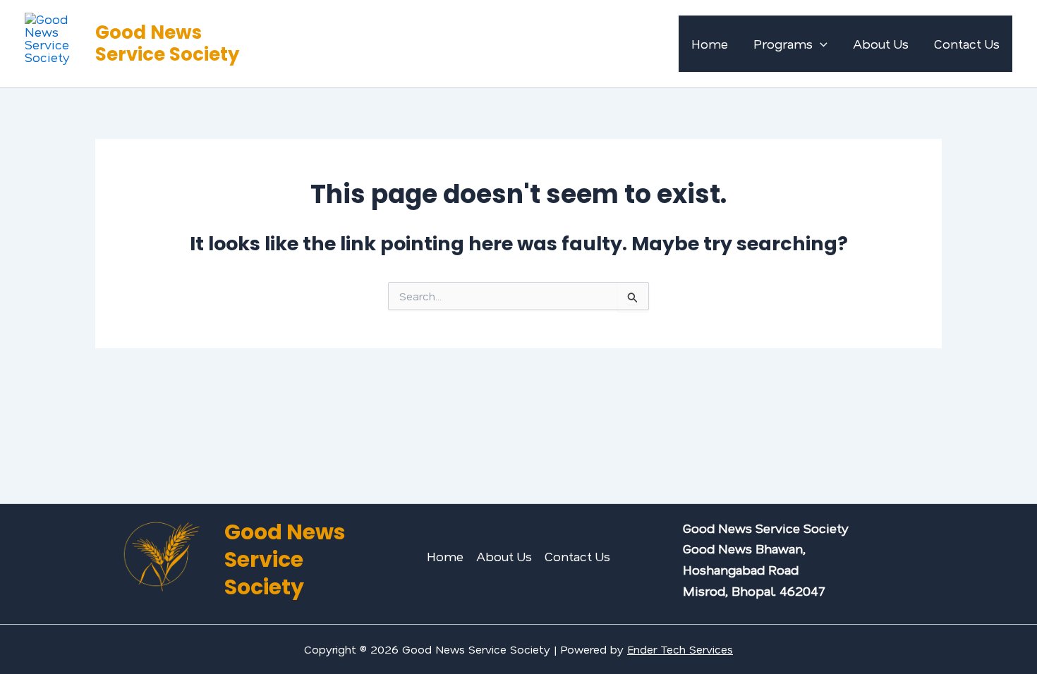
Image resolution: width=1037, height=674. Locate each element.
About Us (881, 43)
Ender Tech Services (680, 649)
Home (709, 43)
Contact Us (967, 43)
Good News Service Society (167, 43)
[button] (820, 44)
